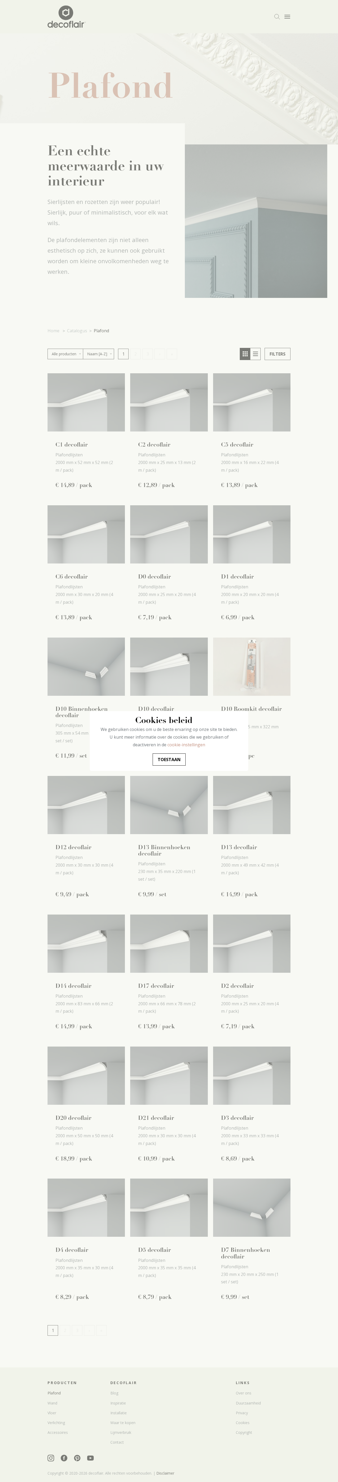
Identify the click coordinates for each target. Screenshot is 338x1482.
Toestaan (169, 759)
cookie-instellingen (186, 745)
